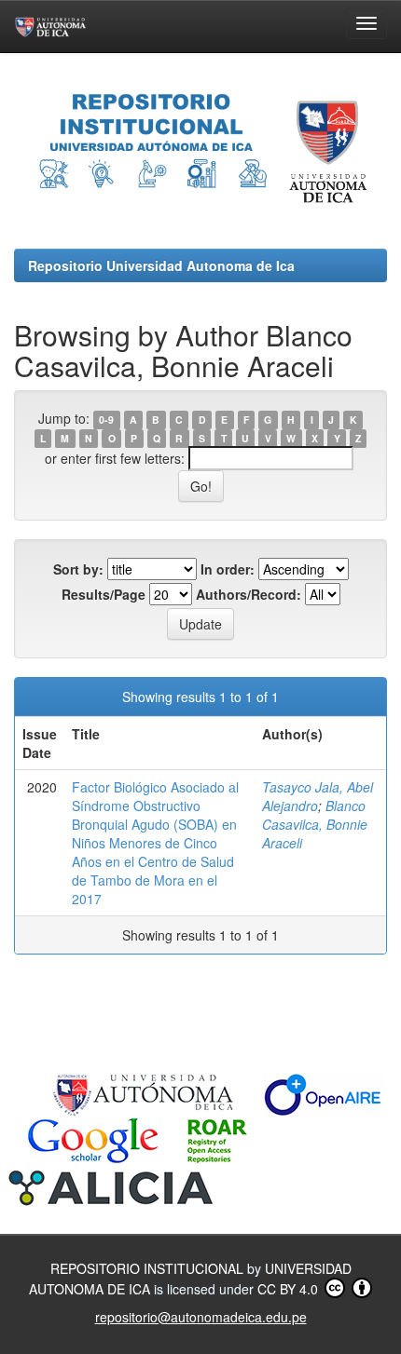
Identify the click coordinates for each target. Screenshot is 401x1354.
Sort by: (78, 569)
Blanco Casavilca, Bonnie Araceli (314, 824)
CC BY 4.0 (289, 1289)
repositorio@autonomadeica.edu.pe (201, 1316)
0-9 (106, 420)
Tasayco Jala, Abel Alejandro (317, 796)
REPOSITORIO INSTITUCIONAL (148, 1268)
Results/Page (103, 594)
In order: (227, 569)
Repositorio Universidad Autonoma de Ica (161, 265)
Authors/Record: (248, 594)
